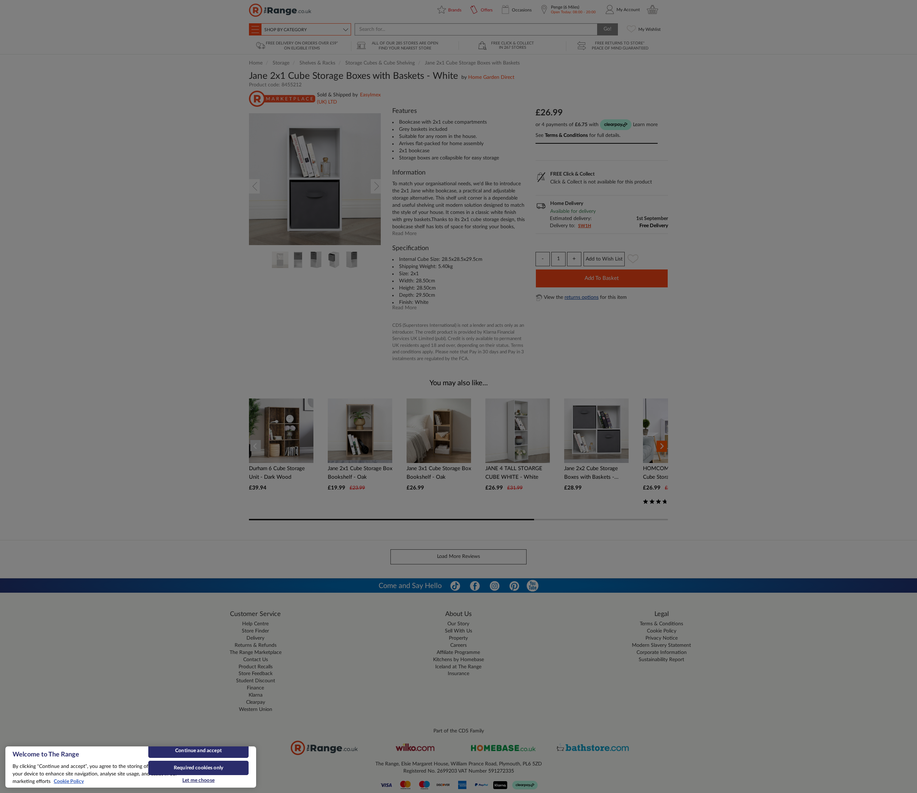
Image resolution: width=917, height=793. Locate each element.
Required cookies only (198, 767)
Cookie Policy (69, 781)
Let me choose (198, 780)
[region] (130, 767)
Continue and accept (198, 750)
